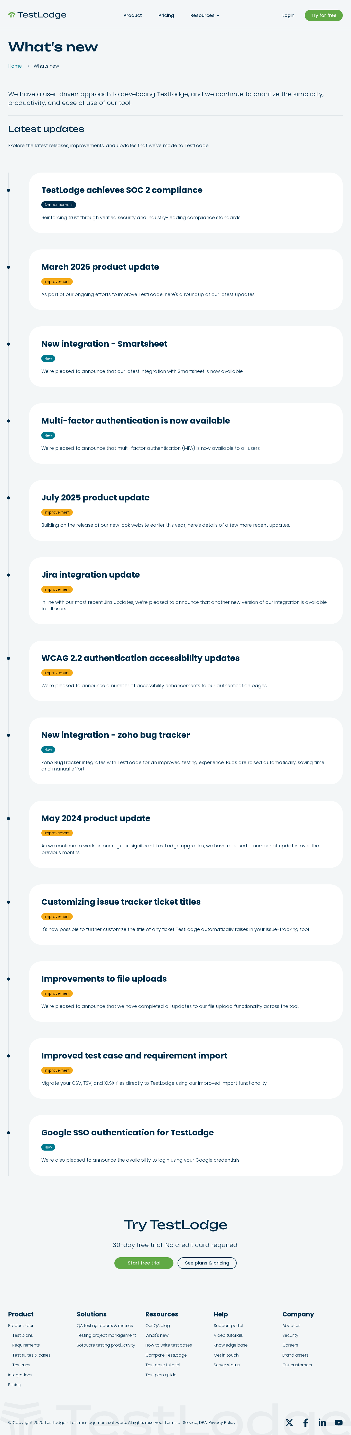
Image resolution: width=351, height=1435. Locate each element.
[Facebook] (306, 1423)
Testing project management (106, 1335)
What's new (157, 1335)
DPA (203, 1422)
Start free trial (144, 1263)
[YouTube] (339, 1423)
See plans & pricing (207, 1263)
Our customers (297, 1365)
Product (133, 15)
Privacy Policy (222, 1422)
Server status (227, 1365)
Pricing (166, 15)
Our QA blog (157, 1326)
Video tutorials (228, 1335)
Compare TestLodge (166, 1355)
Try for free (324, 15)
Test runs (21, 1365)
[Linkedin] (322, 1423)
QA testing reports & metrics (105, 1326)
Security (290, 1335)
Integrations (20, 1375)
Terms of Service (180, 1422)
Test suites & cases (31, 1355)
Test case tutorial (162, 1365)
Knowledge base (231, 1345)
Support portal (228, 1326)
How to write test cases (168, 1345)
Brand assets (295, 1355)
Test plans (22, 1335)
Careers (290, 1345)
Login (288, 15)
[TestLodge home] (37, 15)
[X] (289, 1423)
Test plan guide (161, 1375)
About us (291, 1326)
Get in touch (226, 1355)
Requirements (26, 1345)
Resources (202, 15)
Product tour (20, 1326)
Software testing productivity (106, 1345)
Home (15, 66)
